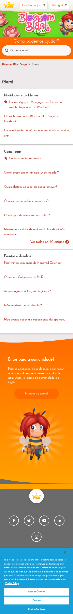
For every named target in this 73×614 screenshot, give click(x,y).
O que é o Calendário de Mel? (23, 277)
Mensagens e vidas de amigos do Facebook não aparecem (34, 232)
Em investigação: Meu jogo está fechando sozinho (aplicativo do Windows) (35, 105)
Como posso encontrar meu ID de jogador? (31, 172)
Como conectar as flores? (25, 158)
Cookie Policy (12, 583)
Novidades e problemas (21, 95)
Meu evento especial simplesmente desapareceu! (35, 319)
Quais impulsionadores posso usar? (26, 201)
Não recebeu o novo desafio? (23, 305)
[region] (36, 581)
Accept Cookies (36, 591)
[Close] (65, 552)
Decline (36, 600)
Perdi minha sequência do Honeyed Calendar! (33, 263)
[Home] (9, 5)
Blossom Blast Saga (14, 64)
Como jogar (12, 151)
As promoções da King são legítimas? (27, 291)
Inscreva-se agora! (36, 393)
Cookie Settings (36, 609)
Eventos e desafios (17, 256)
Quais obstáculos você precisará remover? (30, 187)
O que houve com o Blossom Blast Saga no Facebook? (31, 119)
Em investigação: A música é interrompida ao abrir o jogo (36, 133)
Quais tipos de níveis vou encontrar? (27, 215)
